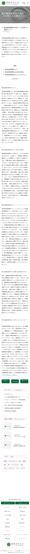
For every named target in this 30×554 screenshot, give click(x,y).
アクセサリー (11, 468)
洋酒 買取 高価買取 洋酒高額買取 (12, 408)
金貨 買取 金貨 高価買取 (10, 411)
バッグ (17, 468)
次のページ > (24, 381)
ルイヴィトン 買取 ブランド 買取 (12, 402)
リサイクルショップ (13, 461)
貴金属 (24, 461)
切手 (9, 464)
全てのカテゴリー (9, 394)
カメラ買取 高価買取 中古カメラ (12, 397)
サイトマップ (22, 538)
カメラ (5, 468)
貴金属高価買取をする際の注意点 (14, 72)
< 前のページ (5, 381)
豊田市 (5, 461)
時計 (5, 464)
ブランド (23, 468)
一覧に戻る (15, 381)
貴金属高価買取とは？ (11, 69)
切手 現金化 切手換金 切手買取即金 (13, 405)
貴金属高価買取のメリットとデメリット (15, 76)
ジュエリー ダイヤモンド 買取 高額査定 (15, 399)
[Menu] (27, 3)
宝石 (20, 461)
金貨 (22, 464)
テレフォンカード (15, 464)
